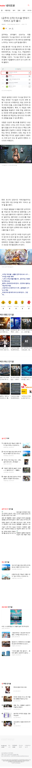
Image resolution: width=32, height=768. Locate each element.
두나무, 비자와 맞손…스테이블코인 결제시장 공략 (26, 331)
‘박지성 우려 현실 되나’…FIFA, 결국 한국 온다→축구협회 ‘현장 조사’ (12, 461)
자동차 (13, 643)
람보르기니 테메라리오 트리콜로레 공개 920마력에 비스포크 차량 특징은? (21, 641)
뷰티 (14, 10)
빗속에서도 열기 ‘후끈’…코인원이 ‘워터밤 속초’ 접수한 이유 (15, 331)
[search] (28, 5)
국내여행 (5, 455)
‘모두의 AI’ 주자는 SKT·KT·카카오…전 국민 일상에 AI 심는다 (26, 397)
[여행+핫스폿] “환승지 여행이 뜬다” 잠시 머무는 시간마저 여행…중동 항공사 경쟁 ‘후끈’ (12, 445)
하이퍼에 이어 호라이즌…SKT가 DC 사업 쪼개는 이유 (26, 379)
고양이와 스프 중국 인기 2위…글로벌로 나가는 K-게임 (15, 289)
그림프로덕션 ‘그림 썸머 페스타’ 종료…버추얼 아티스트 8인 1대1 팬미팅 (21, 631)
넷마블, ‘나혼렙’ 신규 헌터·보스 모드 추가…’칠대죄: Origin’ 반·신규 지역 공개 (4, 331)
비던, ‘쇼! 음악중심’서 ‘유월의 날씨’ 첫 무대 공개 (15, 623)
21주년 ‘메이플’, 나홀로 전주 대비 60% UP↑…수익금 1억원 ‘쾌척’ (16, 275)
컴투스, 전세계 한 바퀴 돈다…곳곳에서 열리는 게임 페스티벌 (16, 284)
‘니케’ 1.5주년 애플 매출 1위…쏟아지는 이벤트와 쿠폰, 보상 (16, 280)
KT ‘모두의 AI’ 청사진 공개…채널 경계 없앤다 (26, 349)
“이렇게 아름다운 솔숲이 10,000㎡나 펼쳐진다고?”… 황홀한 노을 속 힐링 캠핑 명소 (12, 470)
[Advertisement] (16, 184)
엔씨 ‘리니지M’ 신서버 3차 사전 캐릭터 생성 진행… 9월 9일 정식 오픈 (4, 379)
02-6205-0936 (5, 753)
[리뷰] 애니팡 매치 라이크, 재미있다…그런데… (15, 293)
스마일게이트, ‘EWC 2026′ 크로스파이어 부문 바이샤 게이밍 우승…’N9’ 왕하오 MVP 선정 (5, 349)
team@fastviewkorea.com (24, 753)
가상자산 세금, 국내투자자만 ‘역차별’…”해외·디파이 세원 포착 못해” (16, 349)
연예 (19, 10)
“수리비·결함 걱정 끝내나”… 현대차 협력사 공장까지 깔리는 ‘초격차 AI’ (21, 650)
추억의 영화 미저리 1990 (20, 684)
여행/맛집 (7, 10)
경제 (24, 10)
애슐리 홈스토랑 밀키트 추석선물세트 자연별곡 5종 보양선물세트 (12, 478)
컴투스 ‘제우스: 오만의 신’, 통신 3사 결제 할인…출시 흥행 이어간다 (4, 397)
